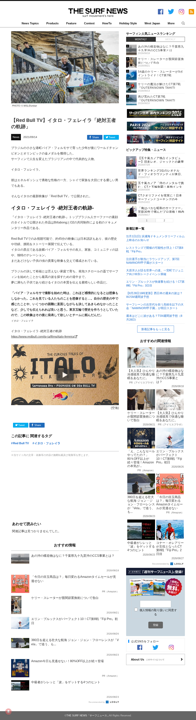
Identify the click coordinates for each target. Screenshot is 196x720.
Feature (71, 23)
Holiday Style (128, 23)
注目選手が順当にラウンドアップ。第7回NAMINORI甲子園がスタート (152, 260)
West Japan (152, 23)
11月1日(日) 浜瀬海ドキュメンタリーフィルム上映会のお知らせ (155, 238)
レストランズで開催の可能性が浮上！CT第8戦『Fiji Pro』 (154, 249)
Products (52, 23)
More (171, 23)
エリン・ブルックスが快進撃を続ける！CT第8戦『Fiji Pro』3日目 (155, 283)
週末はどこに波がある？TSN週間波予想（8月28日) (154, 317)
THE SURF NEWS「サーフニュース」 (87, 715)
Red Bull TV (21, 443)
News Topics (30, 23)
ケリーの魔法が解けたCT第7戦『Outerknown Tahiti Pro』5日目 (159, 87)
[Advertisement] (65, 489)
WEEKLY (170, 39)
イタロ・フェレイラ (47, 443)
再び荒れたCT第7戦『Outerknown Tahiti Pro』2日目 (156, 100)
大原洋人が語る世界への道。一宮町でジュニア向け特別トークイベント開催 (155, 272)
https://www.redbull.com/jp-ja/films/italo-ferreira (42, 336)
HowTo (107, 23)
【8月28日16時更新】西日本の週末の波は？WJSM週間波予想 (154, 294)
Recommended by (97, 702)
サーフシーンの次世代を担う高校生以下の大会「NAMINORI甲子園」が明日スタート (155, 306)
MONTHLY (141, 39)
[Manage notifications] (8, 712)
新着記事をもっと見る (155, 329)
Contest (89, 23)
